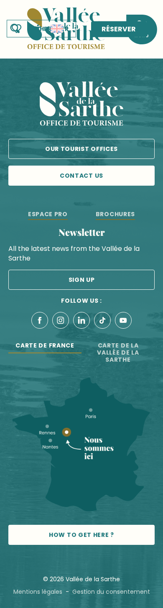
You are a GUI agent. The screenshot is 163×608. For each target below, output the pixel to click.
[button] (57, 29)
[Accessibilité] (38, 28)
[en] (57, 29)
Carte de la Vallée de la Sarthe (118, 352)
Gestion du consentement (111, 592)
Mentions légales (37, 592)
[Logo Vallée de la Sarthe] (81, 105)
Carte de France (44, 345)
